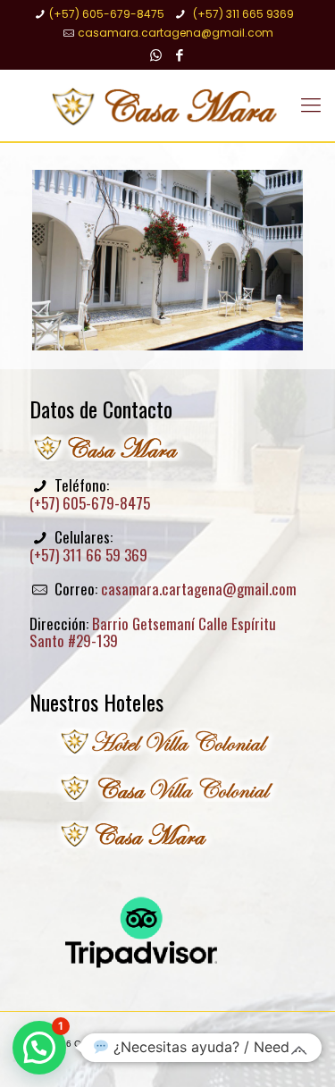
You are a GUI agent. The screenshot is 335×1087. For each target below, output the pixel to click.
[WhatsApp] (156, 55)
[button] (39, 1047)
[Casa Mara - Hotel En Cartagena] (167, 105)
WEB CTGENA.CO (210, 1054)
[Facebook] (179, 55)
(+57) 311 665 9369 (242, 13)
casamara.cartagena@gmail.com (175, 32)
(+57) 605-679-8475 (106, 13)
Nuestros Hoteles (96, 702)
